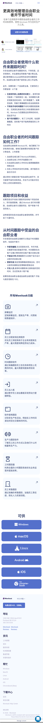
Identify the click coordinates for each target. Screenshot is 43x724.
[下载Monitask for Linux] (22, 548)
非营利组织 (7, 658)
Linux (5, 676)
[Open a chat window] (38, 719)
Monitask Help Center (10, 704)
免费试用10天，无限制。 (14, 605)
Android (5, 679)
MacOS (5, 672)
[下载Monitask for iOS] (22, 572)
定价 (4, 644)
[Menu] (38, 3)
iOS (4, 682)
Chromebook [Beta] (9, 686)
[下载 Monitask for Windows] (22, 524)
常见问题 (6, 700)
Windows (6, 669)
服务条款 (6, 647)
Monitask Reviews (6, 628)
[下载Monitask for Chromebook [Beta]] (22, 584)
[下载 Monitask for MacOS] (22, 536)
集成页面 (6, 654)
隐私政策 (6, 710)
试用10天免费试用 (21, 32)
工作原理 (6, 641)
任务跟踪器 (7, 651)
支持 (4, 697)
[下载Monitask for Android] (22, 560)
